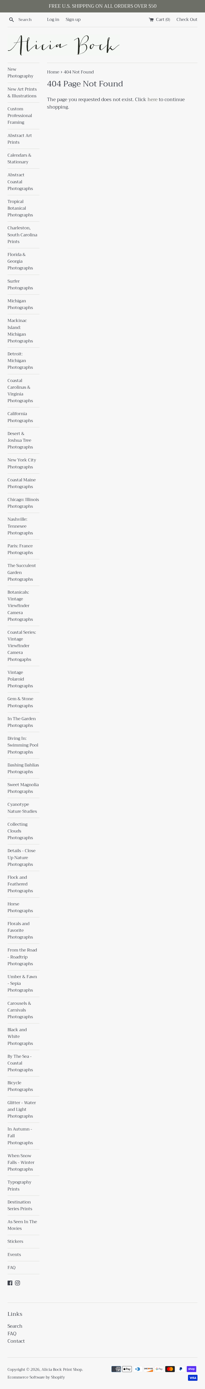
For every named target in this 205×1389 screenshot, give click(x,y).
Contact (16, 1341)
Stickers (15, 1241)
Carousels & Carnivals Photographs (20, 1010)
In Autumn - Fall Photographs (20, 1136)
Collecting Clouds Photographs (20, 831)
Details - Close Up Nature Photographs (22, 857)
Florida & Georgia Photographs (20, 261)
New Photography (21, 73)
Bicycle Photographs (20, 1086)
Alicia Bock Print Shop (62, 1369)
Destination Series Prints (20, 1205)
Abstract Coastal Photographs (20, 181)
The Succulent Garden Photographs (22, 572)
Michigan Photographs (20, 304)
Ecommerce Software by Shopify (36, 1377)
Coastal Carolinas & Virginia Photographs (20, 391)
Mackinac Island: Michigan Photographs (20, 331)
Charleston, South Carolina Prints (22, 234)
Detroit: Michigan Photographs (20, 360)
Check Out (187, 19)
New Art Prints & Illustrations (22, 93)
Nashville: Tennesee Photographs (20, 526)
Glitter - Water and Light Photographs (22, 1109)
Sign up (73, 19)
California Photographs (20, 417)
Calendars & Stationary (20, 159)
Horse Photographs (20, 907)
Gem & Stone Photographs (20, 702)
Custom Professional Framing (20, 115)
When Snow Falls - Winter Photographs (21, 1162)
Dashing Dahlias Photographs (23, 768)
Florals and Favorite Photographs (20, 930)
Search (15, 1326)
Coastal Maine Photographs (22, 483)
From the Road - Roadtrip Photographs (22, 957)
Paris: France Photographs (20, 549)
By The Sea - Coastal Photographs (20, 1063)
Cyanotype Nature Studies (22, 808)
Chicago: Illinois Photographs (23, 503)
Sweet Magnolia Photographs (23, 788)
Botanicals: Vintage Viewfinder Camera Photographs (20, 606)
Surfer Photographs (20, 285)
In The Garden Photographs (22, 722)
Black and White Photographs (20, 1036)
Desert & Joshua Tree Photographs (20, 440)
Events (14, 1254)
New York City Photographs (22, 463)
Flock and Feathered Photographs (20, 884)
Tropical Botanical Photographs (20, 208)
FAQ (12, 1267)
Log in (53, 19)
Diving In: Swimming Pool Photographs (23, 745)
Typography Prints (20, 1186)
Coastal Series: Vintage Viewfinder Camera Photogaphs (22, 646)
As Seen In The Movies (22, 1225)
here (153, 99)
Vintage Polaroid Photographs (20, 679)
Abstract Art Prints (20, 139)
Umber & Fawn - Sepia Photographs (22, 983)
